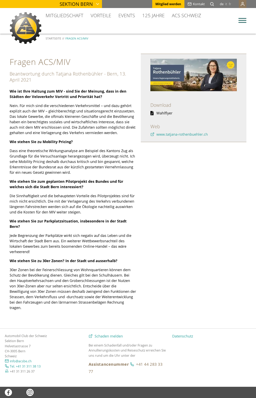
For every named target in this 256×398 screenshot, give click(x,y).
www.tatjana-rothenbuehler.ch (182, 134)
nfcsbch (21, 361)
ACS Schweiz (186, 15)
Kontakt (199, 4)
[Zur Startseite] (25, 28)
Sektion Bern (76, 4)
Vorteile (101, 15)
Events (126, 15)
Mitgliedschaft (64, 15)
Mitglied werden (168, 4)
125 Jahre (153, 15)
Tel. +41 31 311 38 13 (25, 366)
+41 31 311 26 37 (22, 371)
